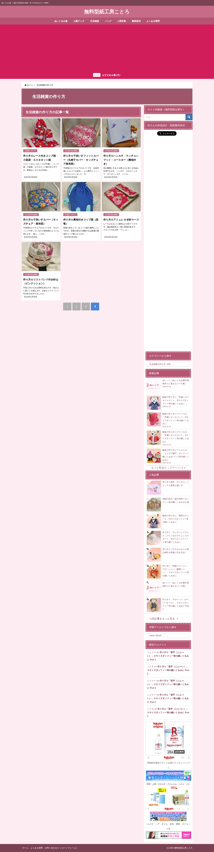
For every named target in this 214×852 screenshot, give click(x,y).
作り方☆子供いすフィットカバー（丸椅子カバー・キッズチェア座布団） (80, 159)
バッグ (108, 21)
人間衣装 (121, 21)
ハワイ (181, 784)
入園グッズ (78, 21)
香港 (148, 784)
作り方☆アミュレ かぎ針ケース (121, 219)
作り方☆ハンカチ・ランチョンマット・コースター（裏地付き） (120, 159)
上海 (154, 784)
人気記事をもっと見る (162, 618)
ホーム (25, 848)
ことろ (150, 666)
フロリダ (161, 784)
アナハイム (172, 784)
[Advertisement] (107, 48)
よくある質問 (153, 21)
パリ (188, 784)
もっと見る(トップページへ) (167, 467)
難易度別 (136, 21)
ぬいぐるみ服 (61, 21)
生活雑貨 (94, 21)
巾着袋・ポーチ (30, 150)
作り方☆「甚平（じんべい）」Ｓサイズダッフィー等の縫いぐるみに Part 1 (168, 656)
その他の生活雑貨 (71, 150)
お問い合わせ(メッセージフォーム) (60, 848)
